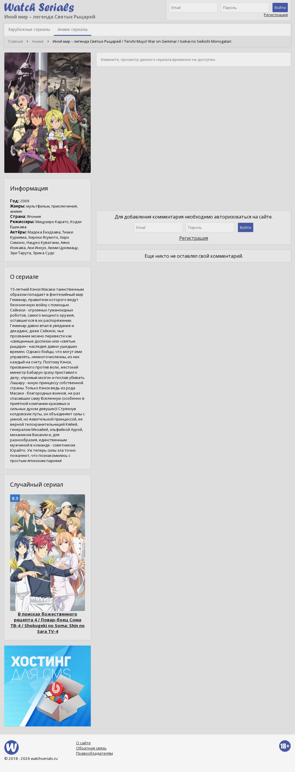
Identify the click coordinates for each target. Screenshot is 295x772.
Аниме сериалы (73, 29)
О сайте (83, 742)
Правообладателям (94, 753)
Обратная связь (91, 748)
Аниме (38, 41)
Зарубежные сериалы (29, 29)
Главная (15, 41)
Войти (280, 7)
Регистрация (276, 14)
